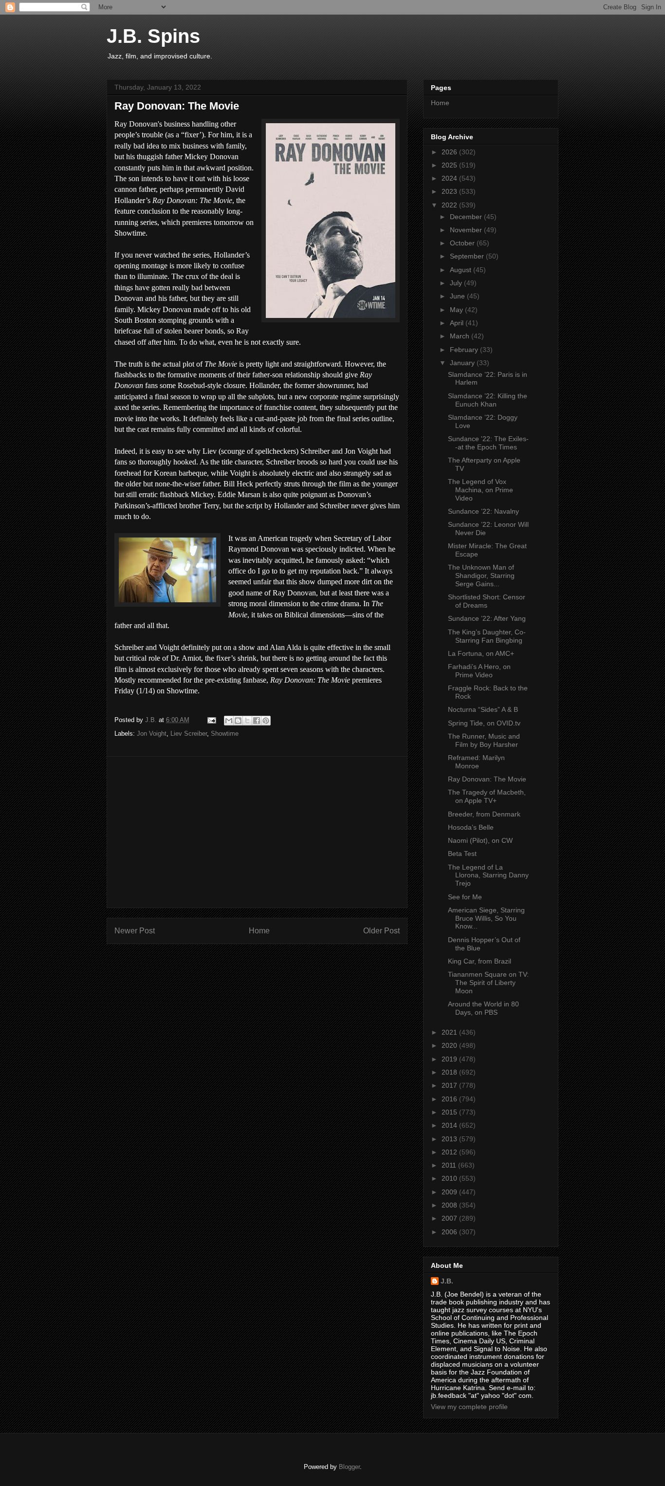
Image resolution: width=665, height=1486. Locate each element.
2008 (450, 1205)
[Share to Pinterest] (266, 720)
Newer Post (134, 931)
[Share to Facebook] (256, 720)
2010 (450, 1178)
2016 (450, 1099)
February (465, 349)
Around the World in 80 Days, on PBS (483, 1008)
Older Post (381, 931)
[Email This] (229, 720)
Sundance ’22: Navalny (483, 511)
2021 (450, 1032)
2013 (450, 1139)
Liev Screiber (188, 733)
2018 (450, 1072)
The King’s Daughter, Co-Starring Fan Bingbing (487, 636)
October (463, 243)
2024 (450, 178)
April (457, 323)
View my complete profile (469, 1407)
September (468, 256)
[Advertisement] (257, 832)
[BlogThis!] (238, 720)
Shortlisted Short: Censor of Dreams (486, 601)
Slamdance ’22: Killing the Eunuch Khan (487, 400)
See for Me (465, 897)
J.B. (447, 1281)
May (457, 310)
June (458, 296)
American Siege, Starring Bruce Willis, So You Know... (486, 918)
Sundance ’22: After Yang (487, 618)
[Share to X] (247, 720)
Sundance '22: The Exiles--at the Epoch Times (488, 443)
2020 (450, 1045)
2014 (450, 1125)
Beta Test (462, 853)
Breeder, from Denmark (484, 814)
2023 (450, 191)
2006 (450, 1232)
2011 (450, 1165)
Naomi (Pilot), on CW (480, 840)
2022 (450, 205)
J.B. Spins (153, 36)
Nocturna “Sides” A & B (483, 709)
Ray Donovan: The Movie (487, 779)
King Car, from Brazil (479, 961)
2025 (450, 165)
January (463, 363)
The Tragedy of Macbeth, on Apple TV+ (487, 796)
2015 (450, 1112)
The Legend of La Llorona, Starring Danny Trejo (488, 875)
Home (259, 931)
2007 (450, 1218)
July (457, 283)
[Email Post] (211, 720)
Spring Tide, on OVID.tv (484, 723)
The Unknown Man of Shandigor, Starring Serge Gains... (481, 575)
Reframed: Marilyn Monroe (476, 762)
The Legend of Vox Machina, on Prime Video (480, 490)
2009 (450, 1192)
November (467, 230)
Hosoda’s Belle (471, 827)
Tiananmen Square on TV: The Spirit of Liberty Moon (488, 982)
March (460, 336)
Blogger (349, 1466)
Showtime (225, 733)
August (461, 270)
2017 (450, 1085)
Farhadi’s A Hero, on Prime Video (479, 671)
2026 (450, 152)
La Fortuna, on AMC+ (481, 653)
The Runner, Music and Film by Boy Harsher (484, 740)
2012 (450, 1152)
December (467, 217)
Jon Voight (151, 733)
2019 (450, 1059)
